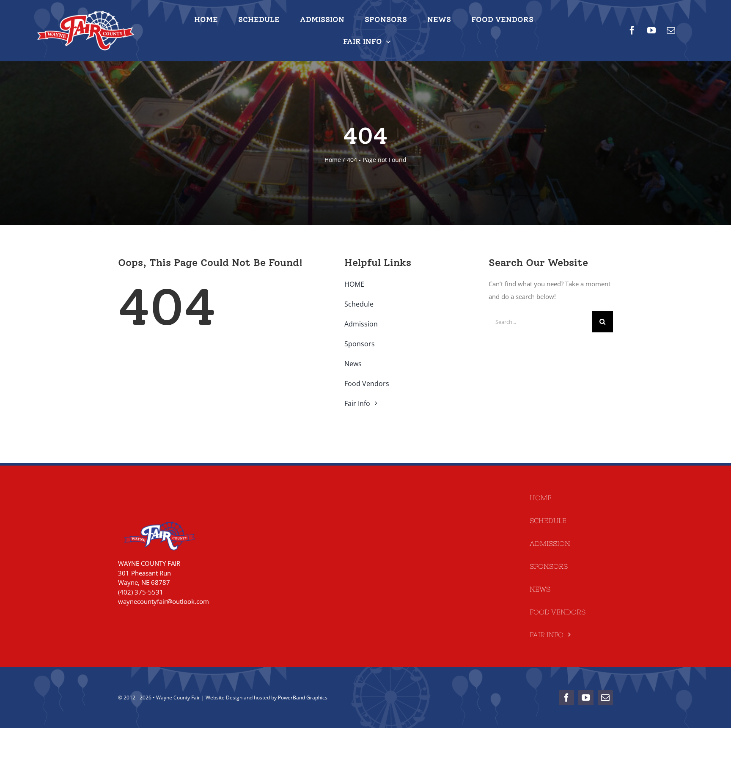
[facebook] (632, 30)
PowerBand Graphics (302, 697)
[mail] (671, 30)
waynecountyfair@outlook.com (163, 601)
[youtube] (651, 30)
